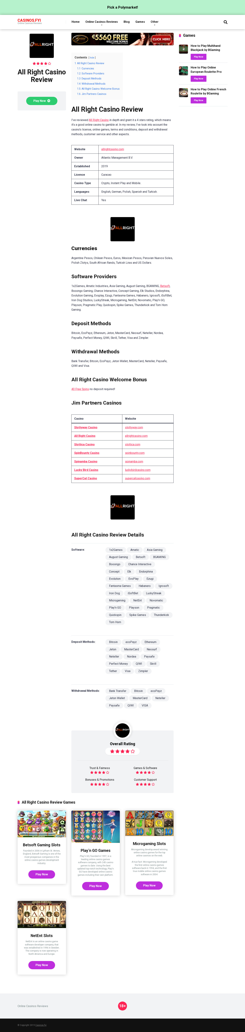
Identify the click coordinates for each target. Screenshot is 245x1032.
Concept (114, 571)
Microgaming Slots (149, 843)
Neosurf (152, 649)
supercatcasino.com (137, 478)
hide (92, 57)
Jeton (112, 649)
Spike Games (137, 615)
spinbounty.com (135, 453)
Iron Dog (114, 593)
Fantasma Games (120, 586)
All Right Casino (99, 120)
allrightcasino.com (112, 149)
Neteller (114, 656)
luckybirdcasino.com (137, 470)
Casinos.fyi (40, 1025)
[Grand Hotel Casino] (122, 44)
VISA (145, 705)
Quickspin (115, 615)
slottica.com (132, 444)
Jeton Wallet (117, 698)
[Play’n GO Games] (95, 842)
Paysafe (149, 656)
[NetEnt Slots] (42, 927)
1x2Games (115, 550)
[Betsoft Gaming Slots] (42, 836)
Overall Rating (122, 744)
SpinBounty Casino (86, 453)
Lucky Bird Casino (86, 470)
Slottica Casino (84, 444)
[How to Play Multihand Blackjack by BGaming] (183, 52)
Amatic (134, 550)
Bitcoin (113, 642)
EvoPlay (133, 578)
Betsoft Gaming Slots (41, 845)
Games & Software (145, 768)
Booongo (114, 564)
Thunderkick (161, 615)
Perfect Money (118, 663)
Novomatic (156, 600)
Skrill (153, 663)
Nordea (131, 656)
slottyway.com (134, 427)
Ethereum (150, 642)
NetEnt (137, 600)
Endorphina (146, 571)
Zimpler (143, 671)
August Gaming (118, 557)
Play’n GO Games (95, 850)
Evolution (115, 578)
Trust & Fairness (99, 768)
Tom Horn (115, 622)
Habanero (145, 586)
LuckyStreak (153, 593)
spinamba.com (134, 461)
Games (140, 21)
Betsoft (165, 286)
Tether (113, 671)
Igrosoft (164, 586)
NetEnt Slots (42, 935)
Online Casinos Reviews (101, 21)
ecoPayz (131, 642)
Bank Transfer (117, 691)
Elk (129, 571)
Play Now (39, 101)
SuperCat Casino (85, 478)
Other (155, 21)
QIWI (139, 663)
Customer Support (145, 779)
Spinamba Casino (85, 461)
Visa (127, 671)
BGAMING (159, 557)
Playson (134, 607)
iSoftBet (133, 593)
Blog (127, 21)
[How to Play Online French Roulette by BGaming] (183, 96)
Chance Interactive (139, 564)
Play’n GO (115, 607)
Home (76, 21)
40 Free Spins (80, 389)
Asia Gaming (154, 550)
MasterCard (131, 649)
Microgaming (117, 600)
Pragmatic (153, 607)
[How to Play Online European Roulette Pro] (183, 74)
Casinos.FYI (29, 20)
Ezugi (150, 578)
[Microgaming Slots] (149, 835)
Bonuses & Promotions (99, 779)
